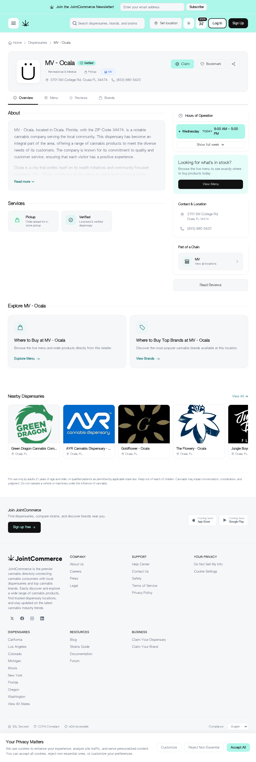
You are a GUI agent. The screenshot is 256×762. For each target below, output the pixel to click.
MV (110, 71)
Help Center (141, 564)
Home (17, 42)
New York (15, 675)
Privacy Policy (142, 593)
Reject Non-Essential (204, 747)
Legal (74, 586)
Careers (76, 571)
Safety (136, 578)
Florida (13, 682)
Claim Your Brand (145, 647)
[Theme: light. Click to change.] (188, 23)
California (15, 640)
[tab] (23, 98)
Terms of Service (144, 586)
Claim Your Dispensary (149, 640)
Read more (22, 181)
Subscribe (197, 7)
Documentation (81, 654)
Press (74, 578)
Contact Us (140, 571)
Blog (73, 640)
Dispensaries (37, 42)
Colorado (15, 654)
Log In (217, 23)
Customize (169, 747)
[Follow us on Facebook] (22, 618)
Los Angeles (17, 647)
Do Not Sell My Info (208, 564)
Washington (16, 697)
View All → (240, 396)
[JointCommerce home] (25, 23)
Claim (185, 64)
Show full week (208, 144)
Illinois (12, 668)
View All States (19, 704)
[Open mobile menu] (13, 23)
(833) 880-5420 (128, 80)
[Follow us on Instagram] (32, 618)
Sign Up (238, 23)
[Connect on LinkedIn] (42, 618)
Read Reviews (211, 285)
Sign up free (22, 527)
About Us (77, 564)
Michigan (14, 661)
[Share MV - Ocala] (233, 64)
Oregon (13, 690)
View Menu (211, 184)
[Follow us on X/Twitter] (12, 618)
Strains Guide (80, 647)
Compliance (216, 726)
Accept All (238, 747)
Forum (75, 661)
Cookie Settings (205, 571)
